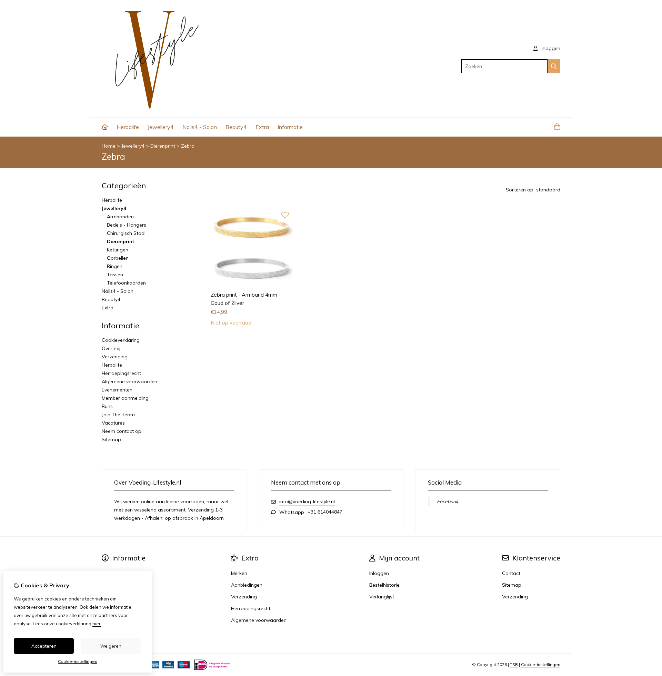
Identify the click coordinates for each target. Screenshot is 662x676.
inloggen (549, 48)
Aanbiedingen (246, 585)
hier (96, 623)
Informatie (290, 126)
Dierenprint (162, 146)
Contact (511, 573)
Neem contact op (121, 431)
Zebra (187, 146)
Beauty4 (236, 126)
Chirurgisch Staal (126, 233)
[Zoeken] (554, 66)
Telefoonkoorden (126, 283)
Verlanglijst (381, 597)
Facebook (447, 501)
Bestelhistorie (384, 585)
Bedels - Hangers (126, 225)
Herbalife (128, 126)
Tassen (115, 274)
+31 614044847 (325, 512)
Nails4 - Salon (199, 126)
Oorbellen (118, 258)
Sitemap (111, 439)
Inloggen (379, 573)
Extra (262, 126)
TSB (514, 664)
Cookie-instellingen (540, 664)
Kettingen (117, 250)
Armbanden (120, 216)
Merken (239, 573)
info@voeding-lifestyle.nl (307, 501)
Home (109, 146)
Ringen (114, 266)
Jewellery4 (161, 126)
